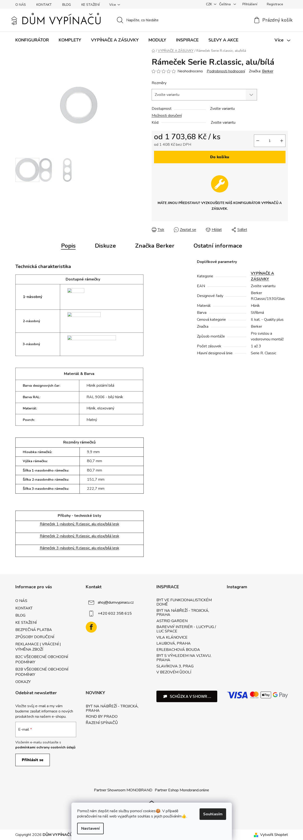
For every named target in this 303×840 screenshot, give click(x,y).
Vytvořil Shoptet (274, 834)
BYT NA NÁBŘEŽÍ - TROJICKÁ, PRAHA (182, 613)
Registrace (275, 4)
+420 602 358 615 (115, 613)
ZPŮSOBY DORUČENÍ (34, 637)
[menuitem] (32, 40)
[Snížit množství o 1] (257, 141)
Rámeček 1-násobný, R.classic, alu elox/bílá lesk (79, 524)
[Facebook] (91, 627)
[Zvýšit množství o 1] (281, 141)
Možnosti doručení (167, 115)
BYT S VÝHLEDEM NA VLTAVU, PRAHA (183, 658)
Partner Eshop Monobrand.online (182, 790)
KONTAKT (44, 4)
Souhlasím (213, 814)
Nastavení (90, 828)
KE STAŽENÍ (90, 4)
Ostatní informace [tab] (218, 246)
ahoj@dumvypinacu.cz (116, 602)
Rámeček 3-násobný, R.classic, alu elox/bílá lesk (79, 548)
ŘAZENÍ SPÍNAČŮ (102, 723)
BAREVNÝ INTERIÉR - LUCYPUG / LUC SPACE (186, 629)
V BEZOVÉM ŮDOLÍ (173, 672)
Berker (267, 71)
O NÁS (20, 4)
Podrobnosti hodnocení (226, 71)
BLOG (66, 4)
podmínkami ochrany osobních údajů (45, 747)
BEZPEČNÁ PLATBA (33, 629)
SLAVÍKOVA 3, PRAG (175, 666)
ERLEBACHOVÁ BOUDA (178, 650)
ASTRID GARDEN (172, 621)
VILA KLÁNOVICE (172, 638)
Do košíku (219, 157)
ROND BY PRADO (102, 717)
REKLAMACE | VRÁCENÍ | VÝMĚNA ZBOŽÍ (38, 647)
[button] (186, 696)
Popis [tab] (68, 246)
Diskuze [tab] (105, 246)
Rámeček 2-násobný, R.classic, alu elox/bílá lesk (79, 536)
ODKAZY (23, 681)
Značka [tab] (154, 246)
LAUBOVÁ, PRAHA (173, 644)
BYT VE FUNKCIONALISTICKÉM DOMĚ (184, 602)
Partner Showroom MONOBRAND (123, 790)
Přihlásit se (32, 760)
